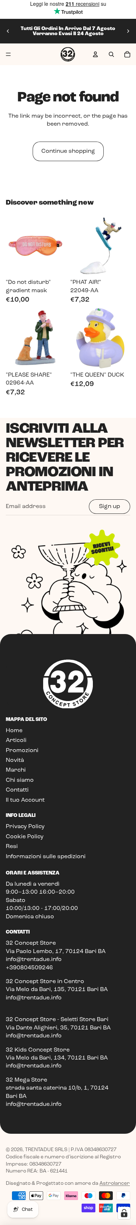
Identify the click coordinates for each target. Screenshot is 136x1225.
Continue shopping (68, 151)
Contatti (17, 790)
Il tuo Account (25, 800)
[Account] (95, 54)
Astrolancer (114, 1183)
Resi (12, 846)
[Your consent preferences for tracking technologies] (124, 1213)
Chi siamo (20, 780)
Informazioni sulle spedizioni (46, 857)
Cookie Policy (25, 837)
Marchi (16, 770)
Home (14, 731)
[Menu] (8, 54)
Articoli (16, 740)
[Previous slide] (8, 31)
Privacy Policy (25, 827)
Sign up (109, 506)
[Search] (111, 54)
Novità (15, 760)
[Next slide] (128, 31)
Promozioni (22, 751)
